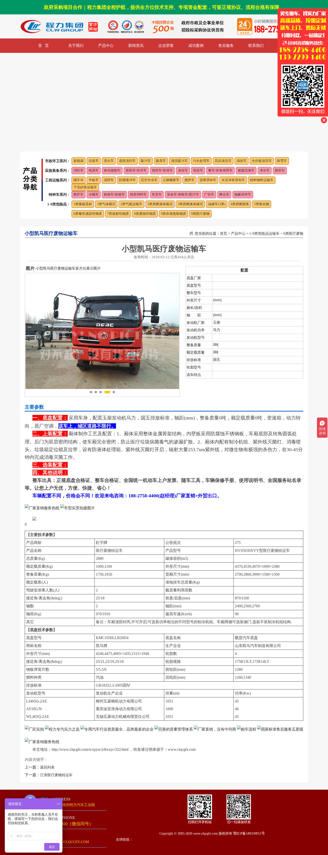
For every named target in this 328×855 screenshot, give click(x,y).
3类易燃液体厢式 (160, 204)
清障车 (109, 180)
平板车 (94, 180)
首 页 (43, 45)
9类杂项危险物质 (173, 213)
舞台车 (224, 194)
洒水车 (109, 161)
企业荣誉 (166, 45)
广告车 (209, 194)
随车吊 (78, 180)
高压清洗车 (223, 161)
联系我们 (256, 45)
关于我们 (76, 45)
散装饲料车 (138, 194)
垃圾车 (94, 161)
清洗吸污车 (179, 161)
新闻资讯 (136, 45)
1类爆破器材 (82, 204)
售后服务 (226, 45)
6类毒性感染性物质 (87, 213)
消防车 (78, 170)
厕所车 (280, 170)
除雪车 (282, 161)
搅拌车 (189, 180)
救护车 (78, 194)
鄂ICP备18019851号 (249, 833)
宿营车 (198, 170)
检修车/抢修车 (114, 194)
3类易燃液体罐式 (190, 204)
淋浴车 (183, 170)
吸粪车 (161, 161)
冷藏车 (94, 194)
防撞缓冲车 (127, 180)
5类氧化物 (261, 204)
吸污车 (146, 161)
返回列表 (47, 767)
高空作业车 (149, 180)
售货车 (157, 194)
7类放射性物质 (118, 213)
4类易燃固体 (240, 204)
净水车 (265, 170)
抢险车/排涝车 (136, 170)
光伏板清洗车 (262, 161)
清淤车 (242, 161)
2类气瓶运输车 (131, 204)
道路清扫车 (127, 161)
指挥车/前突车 (162, 170)
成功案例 (196, 45)
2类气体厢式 (106, 204)
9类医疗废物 (200, 213)
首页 (223, 233)
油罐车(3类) (216, 204)
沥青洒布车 (208, 180)
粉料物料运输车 (261, 180)
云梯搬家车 (171, 180)
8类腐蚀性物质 (145, 213)
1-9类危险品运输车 (264, 233)
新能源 (78, 161)
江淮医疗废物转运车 (56, 775)
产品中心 (106, 45)
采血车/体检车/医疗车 (183, 194)
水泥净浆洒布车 (233, 180)
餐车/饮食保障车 (220, 170)
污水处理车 (201, 161)
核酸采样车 (242, 194)
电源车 (94, 170)
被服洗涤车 (246, 170)
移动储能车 (112, 170)
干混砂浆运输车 (85, 187)
